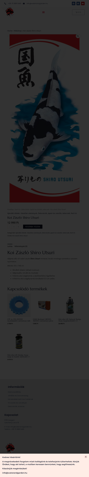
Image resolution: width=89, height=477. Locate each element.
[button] (86, 457)
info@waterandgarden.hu (14, 473)
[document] (44, 238)
